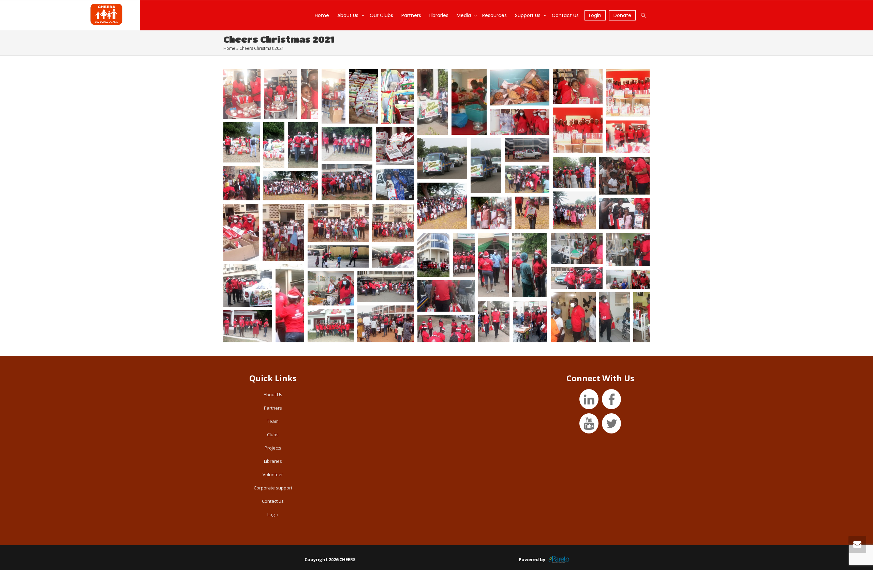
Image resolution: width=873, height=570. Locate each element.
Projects (273, 448)
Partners (411, 15)
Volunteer (273, 474)
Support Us (528, 15)
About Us (348, 15)
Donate (622, 15)
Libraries (438, 15)
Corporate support (273, 488)
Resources (494, 15)
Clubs (273, 434)
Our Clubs (381, 15)
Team (273, 421)
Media (464, 15)
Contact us (565, 15)
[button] (242, 94)
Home (322, 15)
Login (595, 15)
